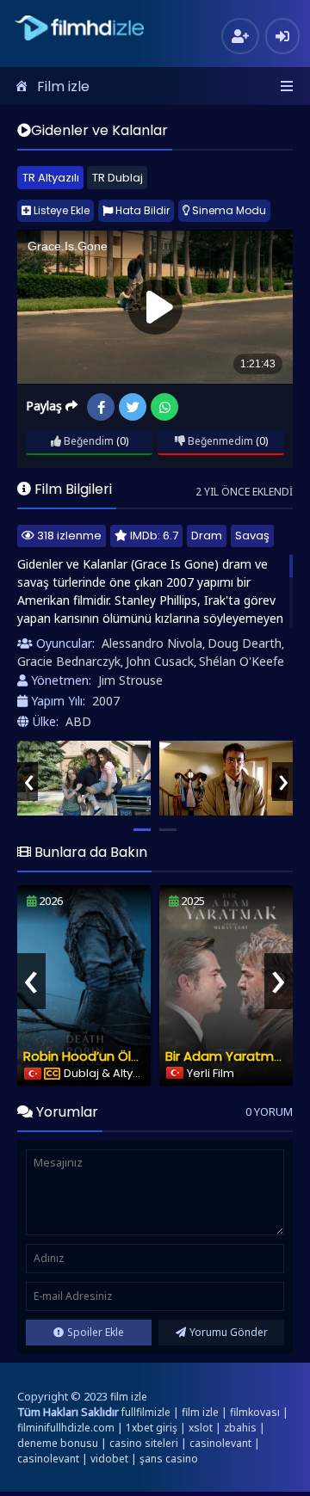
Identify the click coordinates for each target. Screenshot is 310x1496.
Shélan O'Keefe (241, 661)
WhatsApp (164, 407)
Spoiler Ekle (95, 1332)
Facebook (101, 407)
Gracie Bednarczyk (69, 661)
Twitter (132, 407)
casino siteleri (143, 1443)
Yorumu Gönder (228, 1332)
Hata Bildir (141, 210)
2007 (106, 701)
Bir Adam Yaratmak (226, 1056)
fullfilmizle (145, 1412)
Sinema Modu (227, 210)
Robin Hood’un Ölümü (91, 1056)
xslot (201, 1427)
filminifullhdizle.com (66, 1427)
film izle (128, 1396)
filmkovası (255, 1412)
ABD (78, 721)
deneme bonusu (57, 1443)
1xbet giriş (151, 1427)
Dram (206, 535)
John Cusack (160, 661)
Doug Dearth (245, 643)
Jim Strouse (130, 680)
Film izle (63, 86)
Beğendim (87, 441)
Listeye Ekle (60, 210)
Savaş (252, 535)
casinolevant (220, 1443)
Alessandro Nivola (152, 643)
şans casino (169, 1458)
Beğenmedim (219, 441)
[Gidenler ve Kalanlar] (84, 778)
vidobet (109, 1458)
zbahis (240, 1427)
